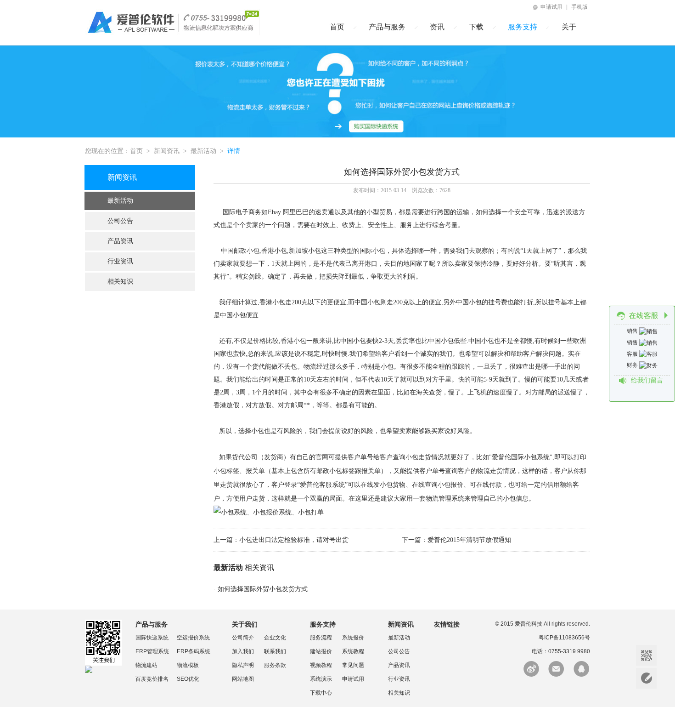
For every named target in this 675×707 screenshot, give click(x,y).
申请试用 (550, 7)
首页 (337, 27)
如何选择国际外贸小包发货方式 (263, 589)
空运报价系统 (193, 637)
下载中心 (321, 693)
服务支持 (522, 27)
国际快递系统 (152, 637)
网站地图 (243, 679)
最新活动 (203, 151)
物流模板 (188, 665)
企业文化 (275, 637)
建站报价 (321, 651)
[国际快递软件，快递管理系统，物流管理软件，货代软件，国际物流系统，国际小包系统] (172, 33)
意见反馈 (646, 678)
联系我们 (275, 651)
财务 (633, 365)
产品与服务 (387, 27)
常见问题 (353, 665)
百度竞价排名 (152, 679)
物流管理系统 (445, 498)
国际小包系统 (530, 457)
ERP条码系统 (193, 651)
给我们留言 (647, 380)
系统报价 (353, 637)
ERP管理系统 (152, 651)
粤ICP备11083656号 (564, 637)
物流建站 (146, 665)
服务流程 (321, 637)
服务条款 (275, 665)
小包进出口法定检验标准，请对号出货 (294, 539)
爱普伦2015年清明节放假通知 (469, 539)
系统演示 (321, 679)
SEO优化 (188, 679)
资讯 (437, 27)
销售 (633, 331)
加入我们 (243, 651)
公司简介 (243, 637)
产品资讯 (120, 241)
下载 (476, 27)
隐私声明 (243, 665)
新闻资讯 (167, 151)
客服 (633, 354)
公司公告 (120, 220)
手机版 (579, 7)
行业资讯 (120, 261)
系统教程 (353, 651)
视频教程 (321, 665)
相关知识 (120, 281)
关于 (569, 27)
